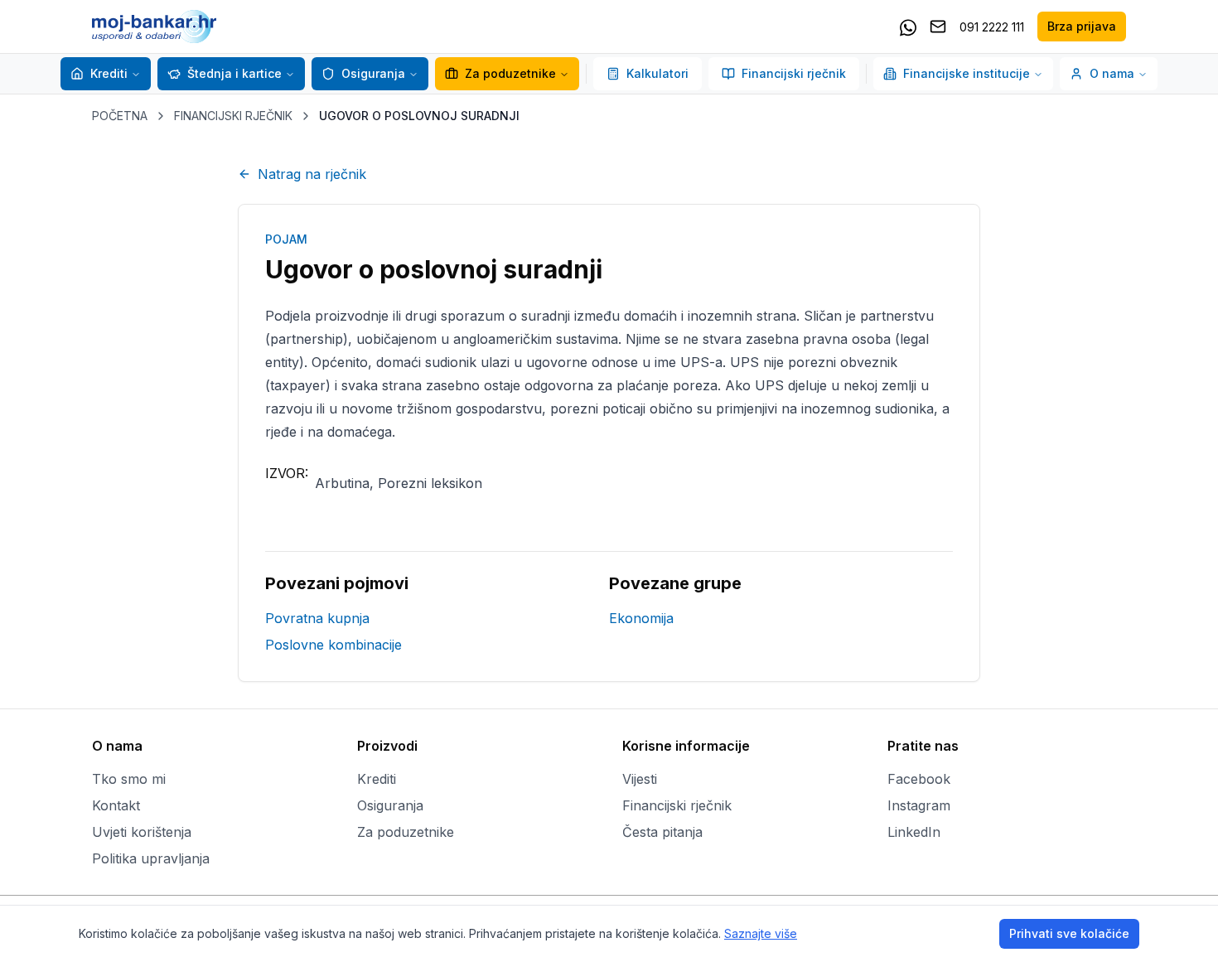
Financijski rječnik (794, 73)
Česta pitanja (662, 832)
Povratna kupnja (317, 618)
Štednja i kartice (234, 73)
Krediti (109, 73)
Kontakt (116, 805)
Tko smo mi (129, 779)
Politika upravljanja (151, 858)
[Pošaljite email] (938, 26)
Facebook (918, 779)
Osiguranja (373, 73)
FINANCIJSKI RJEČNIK (233, 116)
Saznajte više (760, 933)
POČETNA (119, 116)
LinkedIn (913, 832)
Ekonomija (641, 618)
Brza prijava (1081, 26)
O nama (1112, 73)
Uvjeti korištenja (141, 832)
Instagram (918, 805)
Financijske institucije (966, 73)
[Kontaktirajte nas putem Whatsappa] (908, 26)
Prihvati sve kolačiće (1069, 933)
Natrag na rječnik (312, 174)
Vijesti (639, 779)
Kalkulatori (657, 73)
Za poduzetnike (510, 73)
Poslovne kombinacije (333, 644)
